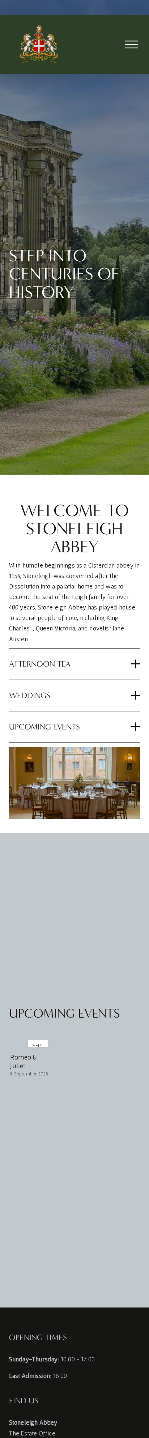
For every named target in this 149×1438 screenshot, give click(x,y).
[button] (128, 1027)
